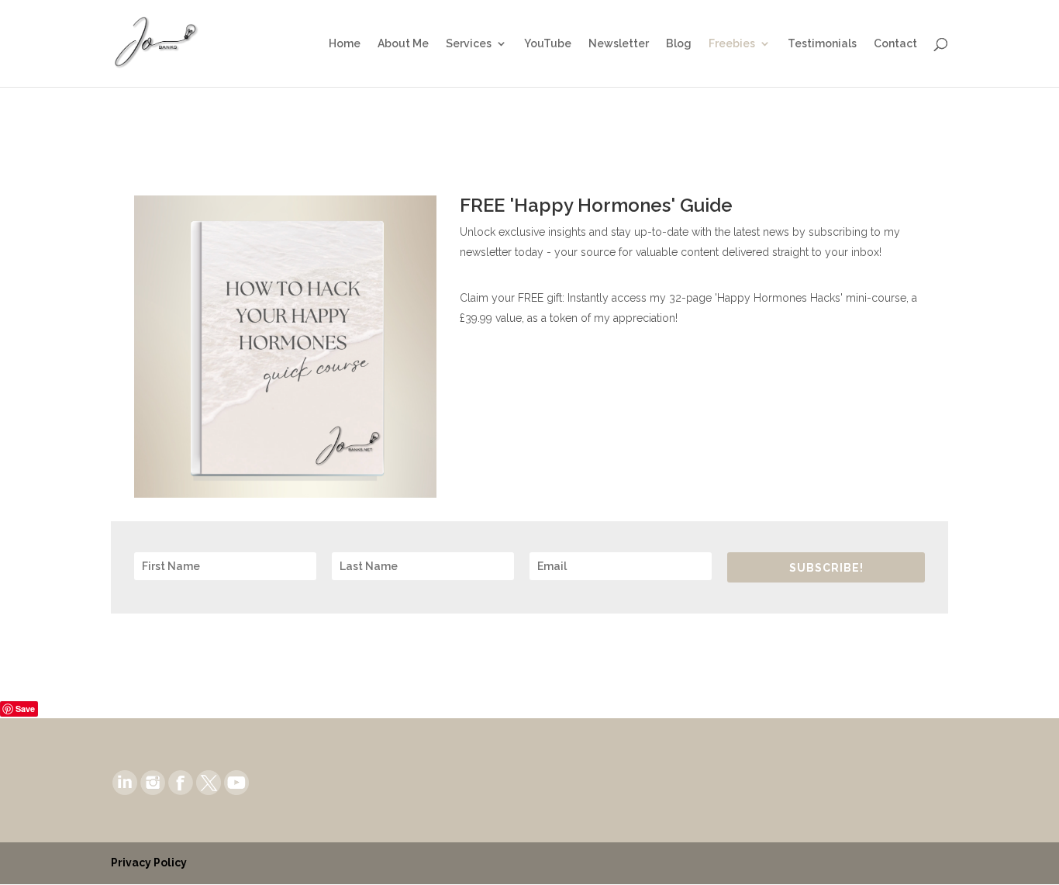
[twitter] (208, 781)
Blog (679, 44)
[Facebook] (181, 781)
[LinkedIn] (125, 781)
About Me (403, 44)
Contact (895, 44)
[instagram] (153, 781)
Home (344, 44)
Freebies (732, 44)
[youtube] (236, 781)
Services (469, 44)
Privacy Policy (149, 862)
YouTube (547, 44)
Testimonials (822, 44)
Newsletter (618, 44)
